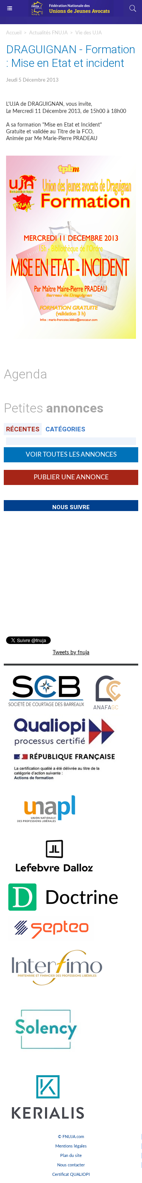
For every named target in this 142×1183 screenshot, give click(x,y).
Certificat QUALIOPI (71, 1174)
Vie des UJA (88, 33)
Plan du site (71, 1156)
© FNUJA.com (71, 1137)
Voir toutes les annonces (71, 454)
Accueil (14, 33)
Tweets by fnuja (71, 652)
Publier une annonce (71, 477)
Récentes (22, 429)
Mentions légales (71, 1146)
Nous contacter (71, 1165)
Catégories (65, 429)
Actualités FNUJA (48, 33)
